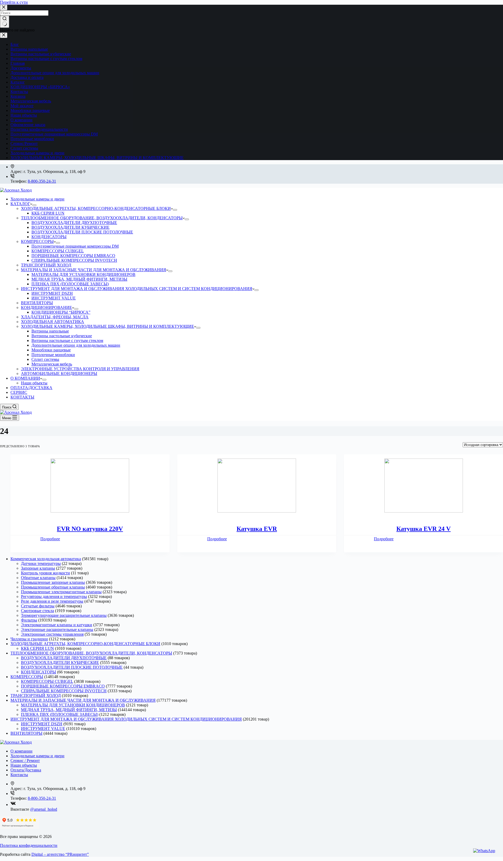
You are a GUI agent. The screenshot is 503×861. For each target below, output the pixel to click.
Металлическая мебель (30, 101)
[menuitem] (34, 205)
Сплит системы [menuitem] (45, 359)
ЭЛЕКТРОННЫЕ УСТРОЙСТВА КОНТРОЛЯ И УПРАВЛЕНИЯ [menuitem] (80, 369)
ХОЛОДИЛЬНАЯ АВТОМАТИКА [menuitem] (52, 321)
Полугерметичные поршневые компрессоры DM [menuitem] (75, 246)
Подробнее (50, 539)
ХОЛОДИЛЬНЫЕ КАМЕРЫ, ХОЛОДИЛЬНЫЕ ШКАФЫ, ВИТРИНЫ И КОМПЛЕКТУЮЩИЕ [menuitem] (107, 326)
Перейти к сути (14, 2)
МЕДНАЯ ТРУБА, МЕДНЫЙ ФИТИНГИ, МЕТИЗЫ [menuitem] (79, 279)
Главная (17, 63)
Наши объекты (23, 115)
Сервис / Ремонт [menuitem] (25, 760)
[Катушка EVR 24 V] (423, 486)
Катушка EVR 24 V (423, 528)
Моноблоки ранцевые (30, 110)
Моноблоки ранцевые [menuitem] (51, 350)
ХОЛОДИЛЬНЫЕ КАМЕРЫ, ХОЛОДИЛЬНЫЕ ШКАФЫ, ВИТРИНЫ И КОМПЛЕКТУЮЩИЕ (97, 157)
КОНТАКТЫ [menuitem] (22, 397)
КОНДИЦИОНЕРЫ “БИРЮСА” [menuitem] (60, 312)
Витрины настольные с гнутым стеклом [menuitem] (67, 340)
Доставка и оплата (26, 77)
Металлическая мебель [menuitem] (51, 364)
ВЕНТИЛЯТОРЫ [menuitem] (37, 303)
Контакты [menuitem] (19, 774)
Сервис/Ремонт (24, 143)
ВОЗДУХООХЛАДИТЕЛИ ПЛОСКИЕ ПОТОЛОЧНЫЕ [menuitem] (82, 232)
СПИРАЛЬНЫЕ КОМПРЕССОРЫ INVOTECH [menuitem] (74, 260)
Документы (20, 68)
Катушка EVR (257, 528)
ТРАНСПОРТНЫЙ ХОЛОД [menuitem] (46, 265)
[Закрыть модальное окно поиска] (3, 7)
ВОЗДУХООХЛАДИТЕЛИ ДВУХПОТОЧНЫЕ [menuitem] (74, 222)
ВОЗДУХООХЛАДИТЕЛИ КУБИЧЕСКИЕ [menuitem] (70, 227)
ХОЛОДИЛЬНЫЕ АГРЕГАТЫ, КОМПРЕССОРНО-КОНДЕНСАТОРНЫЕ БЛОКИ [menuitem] (96, 208)
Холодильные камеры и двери (37, 153)
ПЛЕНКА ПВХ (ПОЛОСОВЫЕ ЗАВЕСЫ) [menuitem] (70, 284)
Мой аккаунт (22, 105)
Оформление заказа (27, 124)
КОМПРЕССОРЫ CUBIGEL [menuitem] (57, 251)
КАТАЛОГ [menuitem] (20, 203)
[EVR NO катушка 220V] (90, 486)
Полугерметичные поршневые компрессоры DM (54, 134)
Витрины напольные (29, 49)
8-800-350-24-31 (42, 181)
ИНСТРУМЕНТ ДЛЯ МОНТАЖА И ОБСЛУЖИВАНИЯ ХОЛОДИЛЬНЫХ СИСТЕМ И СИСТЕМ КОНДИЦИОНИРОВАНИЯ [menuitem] (136, 288)
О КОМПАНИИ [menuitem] (25, 378)
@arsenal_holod (43, 809)
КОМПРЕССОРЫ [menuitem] (37, 241)
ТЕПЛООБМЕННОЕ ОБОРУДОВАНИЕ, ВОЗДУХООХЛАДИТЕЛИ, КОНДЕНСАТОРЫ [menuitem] (102, 218)
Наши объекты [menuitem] (34, 383)
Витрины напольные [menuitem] (50, 331)
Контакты (19, 91)
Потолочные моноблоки (32, 139)
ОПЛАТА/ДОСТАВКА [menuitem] (31, 387)
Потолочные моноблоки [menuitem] (53, 354)
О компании (21, 120)
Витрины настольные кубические (40, 54)
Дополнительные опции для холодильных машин (54, 72)
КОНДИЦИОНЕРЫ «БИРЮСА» (40, 87)
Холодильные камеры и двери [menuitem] (37, 199)
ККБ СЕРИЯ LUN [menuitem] (47, 213)
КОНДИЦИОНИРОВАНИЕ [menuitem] (46, 307)
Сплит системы (24, 148)
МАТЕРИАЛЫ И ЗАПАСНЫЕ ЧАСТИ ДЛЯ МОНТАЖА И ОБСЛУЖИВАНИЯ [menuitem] (93, 270)
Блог (14, 44)
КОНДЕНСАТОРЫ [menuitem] (49, 237)
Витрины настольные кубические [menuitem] (61, 336)
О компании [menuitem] (21, 751)
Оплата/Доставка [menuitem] (25, 770)
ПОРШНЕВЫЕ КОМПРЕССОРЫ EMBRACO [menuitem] (73, 255)
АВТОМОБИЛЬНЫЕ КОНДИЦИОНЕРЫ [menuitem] (59, 373)
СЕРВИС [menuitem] (18, 392)
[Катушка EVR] (256, 486)
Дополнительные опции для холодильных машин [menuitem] (75, 345)
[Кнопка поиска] (4, 22)
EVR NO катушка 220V (90, 528)
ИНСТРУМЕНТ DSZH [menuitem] (52, 293)
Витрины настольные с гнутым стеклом (46, 58)
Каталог (17, 82)
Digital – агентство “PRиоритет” (60, 854)
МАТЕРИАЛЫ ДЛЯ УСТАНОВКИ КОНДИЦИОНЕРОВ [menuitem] (83, 274)
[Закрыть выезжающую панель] (3, 35)
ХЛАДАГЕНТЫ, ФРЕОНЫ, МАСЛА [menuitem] (55, 317)
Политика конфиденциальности (39, 129)
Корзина (17, 96)
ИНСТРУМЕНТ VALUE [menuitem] (53, 298)
